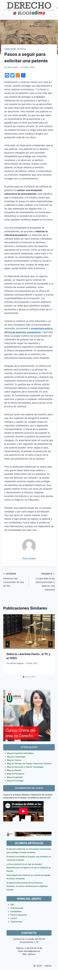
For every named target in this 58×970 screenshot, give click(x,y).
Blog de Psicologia (15, 780)
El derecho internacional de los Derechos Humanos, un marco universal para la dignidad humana (27, 886)
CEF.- (12, 904)
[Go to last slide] (7, 644)
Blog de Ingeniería (15, 777)
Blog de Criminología (16, 757)
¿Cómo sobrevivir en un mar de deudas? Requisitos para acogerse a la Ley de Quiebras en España (28, 867)
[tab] (23, 677)
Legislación (10, 49)
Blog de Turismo (14, 760)
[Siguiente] (50, 644)
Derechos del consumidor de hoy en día (13, 580)
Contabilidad (15, 911)
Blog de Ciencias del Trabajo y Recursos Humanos (29, 763)
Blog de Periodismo (15, 773)
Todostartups (16, 921)
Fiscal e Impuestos (18, 915)
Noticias (22, 49)
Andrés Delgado (17, 663)
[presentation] (29, 631)
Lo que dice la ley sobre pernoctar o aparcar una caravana (45, 582)
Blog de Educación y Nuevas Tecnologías (25, 767)
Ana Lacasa (13, 67)
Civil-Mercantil (16, 908)
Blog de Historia (14, 770)
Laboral (13, 918)
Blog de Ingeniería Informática (20, 753)
